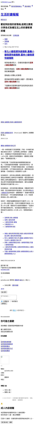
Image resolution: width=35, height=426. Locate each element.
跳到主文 (4, 19)
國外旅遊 (15, 285)
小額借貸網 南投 (9, 226)
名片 (5, 43)
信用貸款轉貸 (5, 351)
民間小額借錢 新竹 (7, 133)
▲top (2, 288)
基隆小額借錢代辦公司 (8, 145)
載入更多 (3, 292)
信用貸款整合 (5, 346)
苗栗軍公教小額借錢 (11, 218)
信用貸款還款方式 (7, 348)
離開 (11, 422)
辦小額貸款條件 (17, 122)
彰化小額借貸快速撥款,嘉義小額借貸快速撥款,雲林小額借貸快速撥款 (19, 54)
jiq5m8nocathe (5, 269)
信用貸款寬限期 (6, 342)
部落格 (6, 41)
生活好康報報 (10, 14)
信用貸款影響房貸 (7, 344)
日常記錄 (16, 35)
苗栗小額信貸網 (9, 220)
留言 (21, 280)
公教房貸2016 (8, 224)
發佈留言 (3, 303)
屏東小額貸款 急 (6, 122)
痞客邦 (17, 280)
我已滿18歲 (4, 422)
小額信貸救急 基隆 (10, 222)
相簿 (5, 39)
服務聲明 (20, 400)
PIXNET (9, 398)
